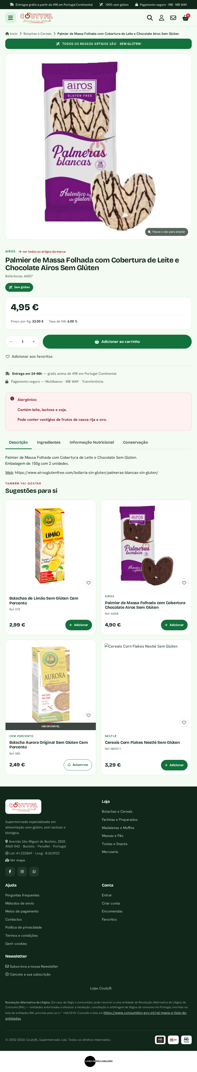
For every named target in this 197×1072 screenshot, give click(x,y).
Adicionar (81, 625)
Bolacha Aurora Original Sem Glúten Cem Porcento (48, 745)
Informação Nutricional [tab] (92, 442)
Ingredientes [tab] (49, 442)
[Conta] (161, 18)
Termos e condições (21, 935)
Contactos (13, 919)
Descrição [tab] (18, 442)
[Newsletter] (173, 18)
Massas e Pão (112, 835)
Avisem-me (80, 764)
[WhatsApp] (34, 871)
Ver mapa (17, 860)
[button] (98, 146)
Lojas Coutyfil (100, 988)
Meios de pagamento (22, 911)
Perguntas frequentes (22, 895)
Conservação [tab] (135, 442)
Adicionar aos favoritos (32, 356)
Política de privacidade (23, 927)
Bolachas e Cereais (37, 33)
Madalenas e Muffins (118, 827)
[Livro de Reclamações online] (98, 1061)
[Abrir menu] (10, 17)
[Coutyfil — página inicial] (36, 17)
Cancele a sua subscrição (30, 974)
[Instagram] (22, 871)
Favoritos (109, 919)
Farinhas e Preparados (120, 819)
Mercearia (110, 851)
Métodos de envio (19, 903)
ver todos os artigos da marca (44, 252)
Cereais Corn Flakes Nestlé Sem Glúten (142, 742)
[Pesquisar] (150, 18)
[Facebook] (10, 871)
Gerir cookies (16, 943)
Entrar (107, 895)
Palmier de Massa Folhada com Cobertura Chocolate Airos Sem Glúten (145, 605)
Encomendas (112, 911)
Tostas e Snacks (115, 843)
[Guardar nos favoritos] (88, 582)
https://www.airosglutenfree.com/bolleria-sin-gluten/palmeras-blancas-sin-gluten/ (86, 472)
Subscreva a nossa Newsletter (33, 966)
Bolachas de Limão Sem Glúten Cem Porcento (43, 600)
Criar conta (111, 903)
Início (13, 33)
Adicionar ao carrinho (120, 341)
